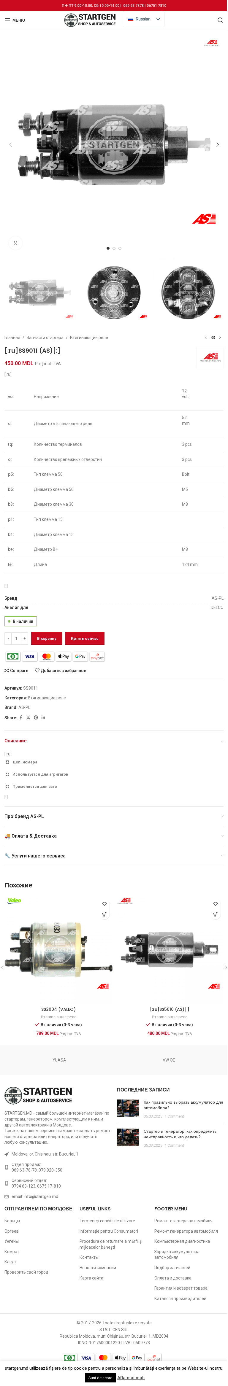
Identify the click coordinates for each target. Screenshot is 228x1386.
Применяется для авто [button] (34, 786)
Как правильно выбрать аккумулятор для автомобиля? (183, 1105)
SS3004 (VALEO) (58, 1009)
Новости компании (98, 1267)
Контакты (89, 1257)
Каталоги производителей (180, 1298)
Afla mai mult (131, 1377)
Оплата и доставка (172, 1278)
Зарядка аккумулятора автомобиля (177, 1254)
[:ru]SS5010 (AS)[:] (169, 1009)
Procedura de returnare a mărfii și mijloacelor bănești (111, 1244)
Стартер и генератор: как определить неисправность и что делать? (180, 1134)
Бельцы (12, 1220)
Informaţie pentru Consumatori (109, 1231)
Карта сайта (91, 1278)
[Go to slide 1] (108, 248)
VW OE (169, 1060)
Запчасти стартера (45, 337)
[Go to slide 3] (119, 248)
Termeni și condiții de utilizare (107, 1220)
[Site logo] (90, 19)
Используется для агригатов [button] (40, 774)
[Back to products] (212, 337)
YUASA (59, 1060)
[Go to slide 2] (114, 248)
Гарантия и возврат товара (181, 1288)
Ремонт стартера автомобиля (183, 1220)
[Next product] (220, 337)
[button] (10, 145)
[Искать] (221, 20)
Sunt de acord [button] (100, 1378)
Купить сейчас (85, 638)
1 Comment (174, 1116)
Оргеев (11, 1231)
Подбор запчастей (172, 1267)
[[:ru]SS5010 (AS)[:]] (169, 950)
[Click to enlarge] (15, 243)
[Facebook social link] (20, 718)
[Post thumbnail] (128, 1109)
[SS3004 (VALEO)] (58, 950)
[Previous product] (205, 337)
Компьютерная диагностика (182, 1241)
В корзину (46, 638)
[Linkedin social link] (43, 718)
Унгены (11, 1241)
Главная (12, 337)
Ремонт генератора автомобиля (186, 1231)
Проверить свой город (26, 1272)
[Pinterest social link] (36, 718)
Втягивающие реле (89, 337)
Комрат (11, 1251)
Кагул (10, 1261)
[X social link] (28, 718)
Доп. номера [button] (24, 762)
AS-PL (24, 707)
